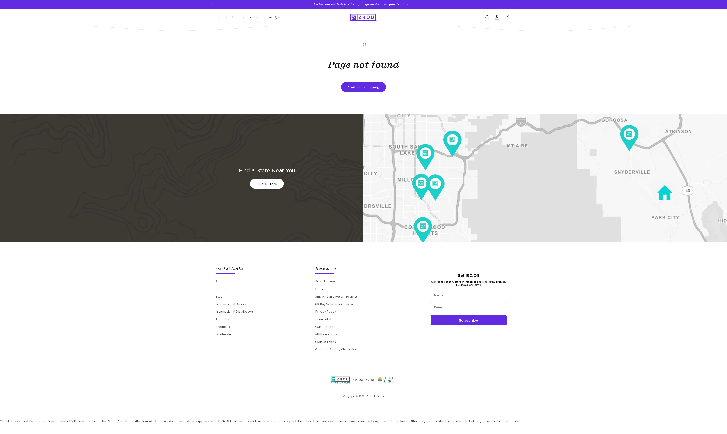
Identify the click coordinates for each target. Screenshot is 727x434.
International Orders (231, 304)
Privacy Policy (325, 311)
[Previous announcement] (212, 4)
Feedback (223, 327)
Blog (219, 296)
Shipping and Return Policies (336, 296)
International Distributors (235, 311)
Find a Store (267, 184)
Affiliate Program (327, 334)
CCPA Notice (324, 327)
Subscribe (468, 320)
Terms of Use (325, 319)
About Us (222, 319)
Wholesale (223, 334)
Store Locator (325, 281)
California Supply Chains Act (335, 349)
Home (319, 289)
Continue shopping (363, 87)
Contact (221, 289)
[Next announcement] (514, 4)
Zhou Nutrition (375, 396)
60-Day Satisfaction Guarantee (337, 304)
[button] (221, 17)
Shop (219, 281)
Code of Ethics (325, 342)
